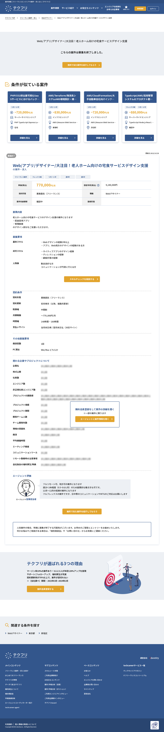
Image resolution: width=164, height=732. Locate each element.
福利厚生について (11, 689)
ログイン (153, 9)
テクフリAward (51, 703)
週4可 (68, 177)
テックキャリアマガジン (132, 671)
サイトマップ (89, 689)
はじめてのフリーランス (14, 675)
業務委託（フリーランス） (49, 193)
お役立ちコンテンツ (52, 680)
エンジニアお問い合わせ (93, 680)
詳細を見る (25, 137)
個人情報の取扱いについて (26, 724)
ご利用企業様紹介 (51, 675)
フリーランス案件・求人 (28, 18)
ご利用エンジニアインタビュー (56, 693)
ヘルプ (86, 675)
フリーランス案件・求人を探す (16, 671)
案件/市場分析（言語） (53, 684)
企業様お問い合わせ (91, 684)
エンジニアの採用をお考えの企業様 (113, 8)
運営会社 (87, 693)
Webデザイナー (47, 18)
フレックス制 (130, 107)
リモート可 (15, 107)
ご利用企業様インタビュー (55, 698)
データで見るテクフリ (13, 684)
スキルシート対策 (51, 671)
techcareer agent (12, 707)
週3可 (83, 177)
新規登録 (140, 8)
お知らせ (87, 671)
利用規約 (8, 724)
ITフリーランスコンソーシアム (135, 675)
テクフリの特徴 (11, 680)
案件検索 (55, 7)
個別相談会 (9, 693)
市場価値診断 (10, 698)
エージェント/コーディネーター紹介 (18, 703)
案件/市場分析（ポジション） (56, 689)
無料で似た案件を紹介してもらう (82, 511)
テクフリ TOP (10, 18)
